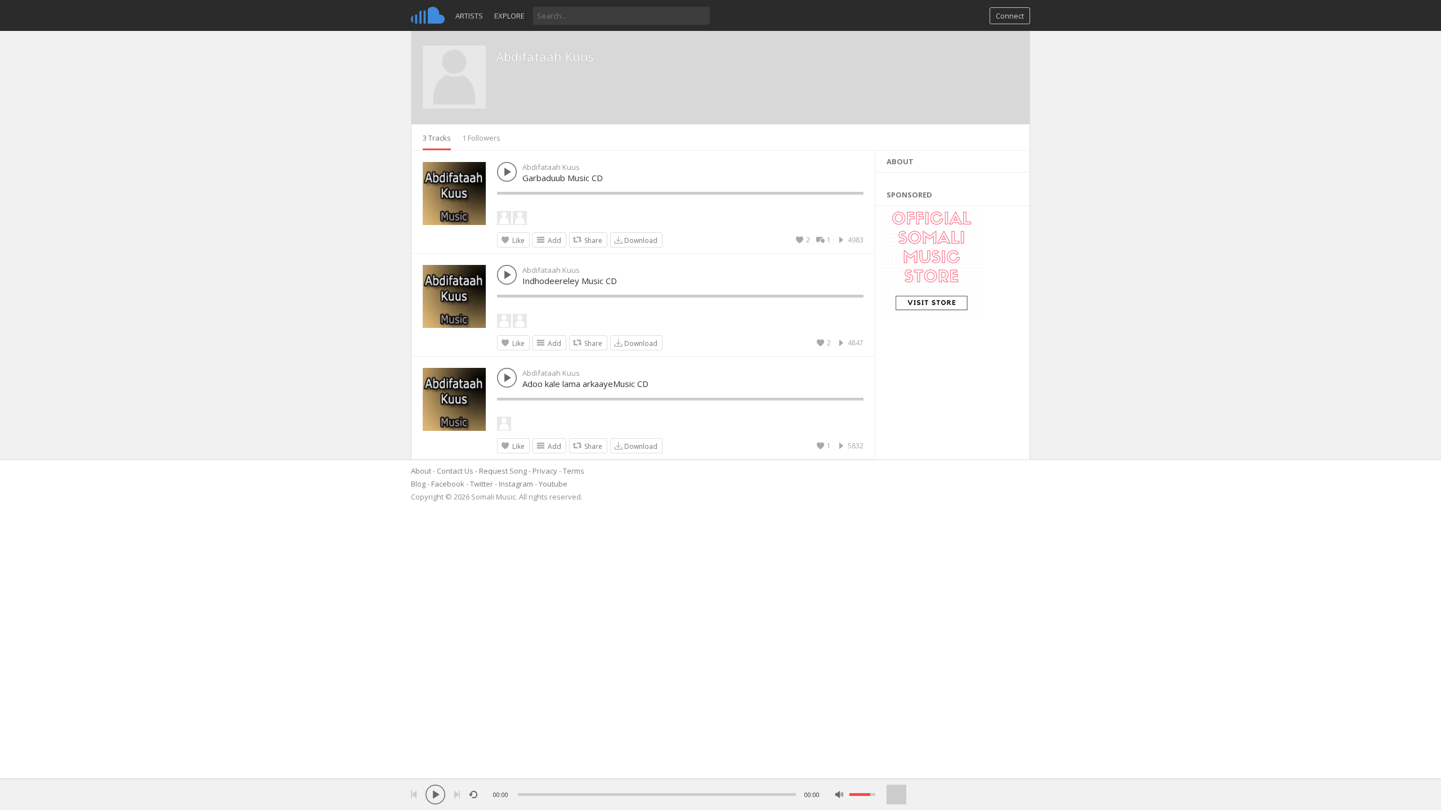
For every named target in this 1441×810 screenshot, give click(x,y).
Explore (509, 16)
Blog (418, 484)
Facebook (447, 484)
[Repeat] (473, 794)
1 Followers (481, 138)
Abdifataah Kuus (545, 56)
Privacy (544, 471)
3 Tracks (437, 138)
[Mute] (839, 794)
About (421, 471)
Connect (1010, 16)
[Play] (435, 794)
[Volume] (862, 794)
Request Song (503, 471)
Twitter (481, 484)
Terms (573, 471)
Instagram (516, 484)
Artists (469, 16)
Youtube (553, 484)
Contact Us (455, 471)
